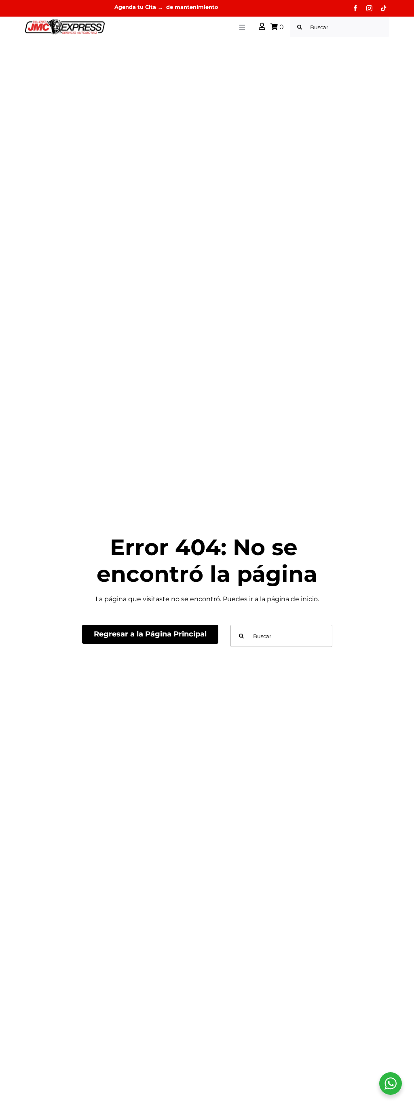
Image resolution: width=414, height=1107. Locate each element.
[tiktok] (383, 8)
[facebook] (355, 8)
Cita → (155, 7)
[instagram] (369, 8)
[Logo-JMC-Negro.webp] (65, 21)
